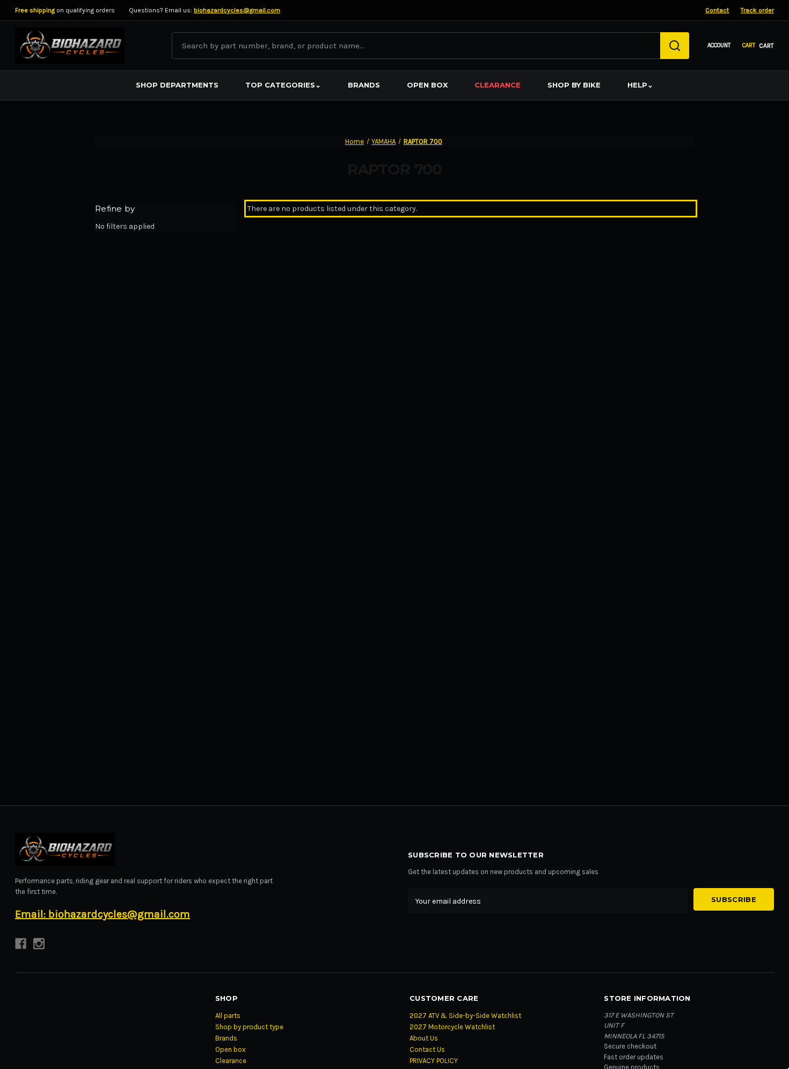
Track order (757, 10)
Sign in (719, 46)
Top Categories (283, 85)
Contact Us (427, 1049)
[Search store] (674, 45)
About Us (424, 1038)
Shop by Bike (574, 85)
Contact (717, 10)
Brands (364, 85)
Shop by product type (249, 1027)
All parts (227, 1016)
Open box (427, 85)
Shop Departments (177, 85)
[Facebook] (20, 943)
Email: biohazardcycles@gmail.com (102, 914)
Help (640, 85)
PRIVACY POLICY (434, 1061)
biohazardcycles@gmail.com (237, 10)
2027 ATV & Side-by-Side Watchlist (465, 1016)
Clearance (497, 85)
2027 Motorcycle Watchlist (452, 1027)
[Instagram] (39, 943)
